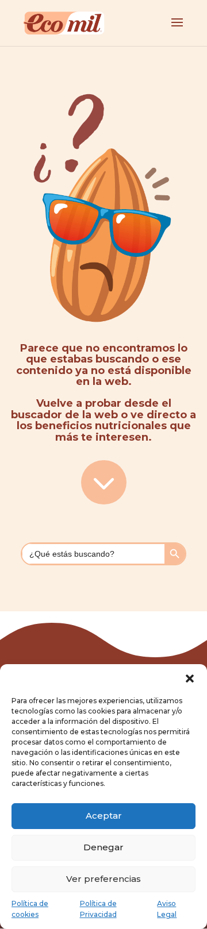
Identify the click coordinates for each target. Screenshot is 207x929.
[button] (189, 678)
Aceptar (104, 815)
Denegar (103, 847)
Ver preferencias (103, 878)
